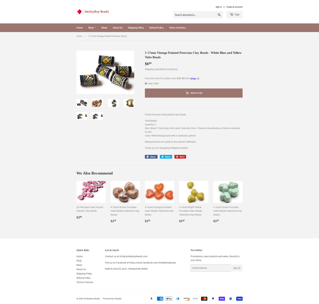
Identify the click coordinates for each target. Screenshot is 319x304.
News (104, 27)
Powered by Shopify (112, 298)
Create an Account (234, 7)
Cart (236, 14)
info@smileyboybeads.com (133, 256)
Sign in (219, 7)
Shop (91, 27)
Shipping (149, 69)
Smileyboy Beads (92, 298)
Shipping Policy (136, 27)
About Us (117, 27)
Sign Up (236, 268)
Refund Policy (156, 27)
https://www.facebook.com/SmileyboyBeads (152, 262)
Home (79, 27)
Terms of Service (177, 27)
